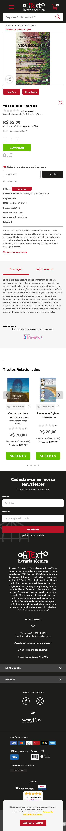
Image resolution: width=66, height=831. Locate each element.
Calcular (53, 174)
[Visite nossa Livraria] (33, 561)
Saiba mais (18, 456)
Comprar (17, 147)
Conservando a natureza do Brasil (18, 416)
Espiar (15, 407)
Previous (6, 395)
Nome (5, 496)
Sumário (12, 91)
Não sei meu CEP (10, 181)
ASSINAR (33, 529)
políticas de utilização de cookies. (38, 812)
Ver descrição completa (15, 252)
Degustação (31, 91)
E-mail (6, 511)
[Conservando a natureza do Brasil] (18, 390)
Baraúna (22, 188)
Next (59, 395)
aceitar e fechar (33, 822)
